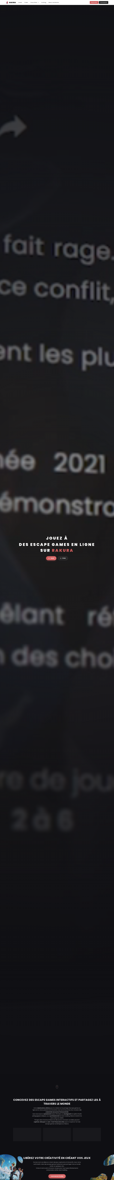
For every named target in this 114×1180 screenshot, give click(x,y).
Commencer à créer (57, 1176)
